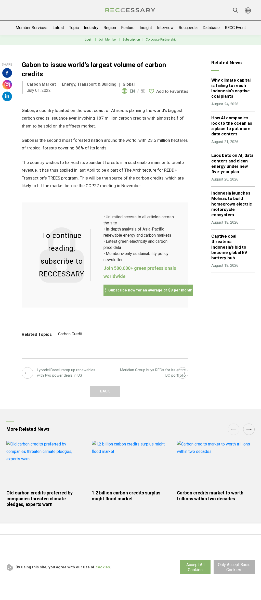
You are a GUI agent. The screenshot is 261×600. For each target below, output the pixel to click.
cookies (103, 567)
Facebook (7, 73)
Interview (165, 27)
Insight (146, 27)
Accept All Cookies (195, 567)
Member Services (31, 27)
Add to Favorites (172, 91)
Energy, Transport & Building (89, 84)
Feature (128, 27)
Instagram (7, 85)
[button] (249, 429)
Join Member (107, 39)
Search (235, 10)
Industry (91, 27)
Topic (74, 27)
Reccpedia (188, 27)
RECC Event (235, 27)
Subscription (131, 39)
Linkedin (7, 96)
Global (129, 84)
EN (132, 91)
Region (109, 27)
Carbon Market (41, 84)
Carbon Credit (70, 333)
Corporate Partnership (161, 39)
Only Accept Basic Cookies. (234, 567)
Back (105, 391)
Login (89, 39)
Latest (58, 27)
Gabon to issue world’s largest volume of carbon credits (130, 10)
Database (211, 27)
